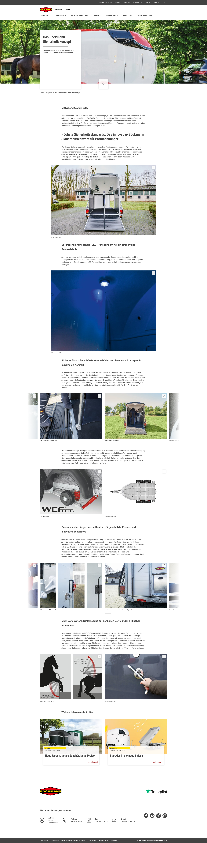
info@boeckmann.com (128, 821)
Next (164, 417)
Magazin (118, 2)
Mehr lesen (92, 762)
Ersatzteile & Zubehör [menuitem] (146, 15)
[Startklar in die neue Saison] (136, 736)
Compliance (92, 840)
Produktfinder (137, 2)
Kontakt (127, 2)
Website (58, 10)
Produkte (48, 748)
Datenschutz (44, 840)
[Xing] (158, 815)
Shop (68, 10)
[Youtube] (152, 815)
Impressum (55, 840)
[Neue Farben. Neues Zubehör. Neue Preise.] (71, 736)
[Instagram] (164, 815)
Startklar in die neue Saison (126, 756)
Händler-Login (103, 840)
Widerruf (114, 840)
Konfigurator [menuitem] (127, 15)
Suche (148, 2)
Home (42, 93)
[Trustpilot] (156, 791)
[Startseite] (46, 10)
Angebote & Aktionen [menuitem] (79, 15)
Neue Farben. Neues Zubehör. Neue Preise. (70, 756)
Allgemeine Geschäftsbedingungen (73, 840)
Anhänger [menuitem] (44, 15)
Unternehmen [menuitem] (111, 15)
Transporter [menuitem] (60, 15)
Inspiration (113, 748)
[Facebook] (146, 815)
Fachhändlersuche (105, 2)
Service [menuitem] (96, 15)
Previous (42, 417)
